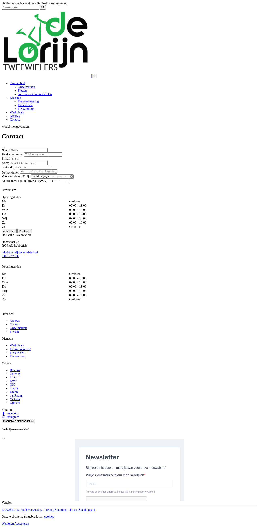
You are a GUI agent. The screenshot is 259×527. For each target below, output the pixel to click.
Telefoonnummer (12, 154)
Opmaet (15, 402)
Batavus (15, 370)
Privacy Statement (55, 509)
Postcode (7, 167)
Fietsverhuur (26, 108)
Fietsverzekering (28, 101)
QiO (12, 384)
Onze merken (26, 87)
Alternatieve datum (14, 180)
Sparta (14, 388)
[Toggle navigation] (94, 76)
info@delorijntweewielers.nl (20, 252)
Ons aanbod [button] (17, 83)
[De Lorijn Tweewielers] (46, 76)
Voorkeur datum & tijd (16, 176)
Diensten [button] (15, 97)
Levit (13, 381)
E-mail (6, 158)
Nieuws (15, 116)
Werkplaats (17, 112)
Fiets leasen (25, 105)
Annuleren (9, 231)
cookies (49, 516)
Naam (5, 150)
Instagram (12, 417)
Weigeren (8, 523)
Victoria (15, 399)
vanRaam (16, 395)
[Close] (3, 147)
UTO (13, 377)
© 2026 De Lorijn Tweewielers (22, 509)
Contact (15, 119)
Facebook (12, 413)
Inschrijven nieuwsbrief (17, 420)
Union (14, 392)
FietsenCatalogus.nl (82, 509)
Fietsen (22, 90)
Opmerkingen (10, 172)
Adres (5, 163)
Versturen (24, 231)
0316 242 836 (10, 256)
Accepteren (21, 523)
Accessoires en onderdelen (35, 94)
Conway (15, 373)
